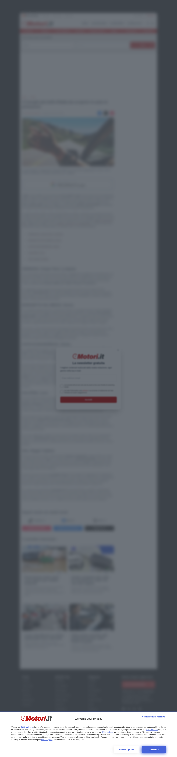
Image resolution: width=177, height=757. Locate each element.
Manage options (126, 750)
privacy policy (47, 740)
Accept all (154, 750)
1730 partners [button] (27, 727)
